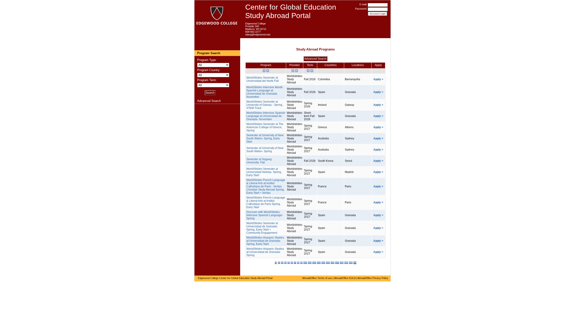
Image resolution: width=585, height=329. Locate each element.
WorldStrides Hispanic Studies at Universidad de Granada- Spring (265, 252)
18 (341, 262)
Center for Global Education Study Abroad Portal (290, 11)
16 (332, 262)
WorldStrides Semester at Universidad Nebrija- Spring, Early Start (264, 172)
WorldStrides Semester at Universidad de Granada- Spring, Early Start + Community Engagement (262, 228)
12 (314, 262)
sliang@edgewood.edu (257, 34)
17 (337, 262)
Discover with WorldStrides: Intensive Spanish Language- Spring (264, 215)
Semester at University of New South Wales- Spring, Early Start (265, 138)
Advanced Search (209, 101)
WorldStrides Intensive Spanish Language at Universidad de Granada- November (265, 116)
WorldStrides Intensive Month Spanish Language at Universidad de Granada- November (264, 92)
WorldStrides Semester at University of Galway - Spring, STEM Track (264, 105)
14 (323, 262)
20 (350, 262)
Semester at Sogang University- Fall (259, 161)
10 (305, 262)
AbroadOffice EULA (344, 278)
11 (309, 262)
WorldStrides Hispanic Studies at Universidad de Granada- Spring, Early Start (265, 241)
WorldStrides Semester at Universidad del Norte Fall (262, 79)
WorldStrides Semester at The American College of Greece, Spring (264, 127)
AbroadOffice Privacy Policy (372, 278)
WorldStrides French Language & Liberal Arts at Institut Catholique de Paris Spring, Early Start (265, 202)
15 (328, 262)
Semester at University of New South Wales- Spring (265, 149)
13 (318, 262)
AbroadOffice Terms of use (317, 278)
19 (346, 262)
